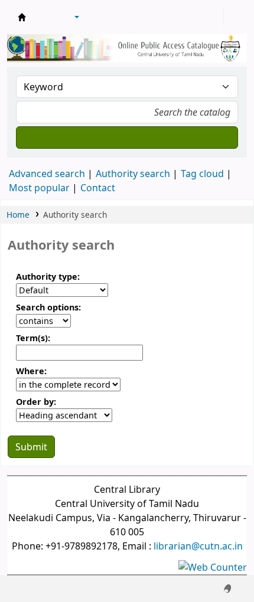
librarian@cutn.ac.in (198, 545)
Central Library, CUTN (22, 17)
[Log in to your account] (213, 17)
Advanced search (47, 173)
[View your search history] (234, 17)
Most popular (39, 187)
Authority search (133, 173)
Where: (31, 371)
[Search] (127, 137)
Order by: (36, 401)
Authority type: (48, 276)
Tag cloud (202, 173)
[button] (44, 17)
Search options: (48, 307)
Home (18, 214)
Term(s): (33, 337)
